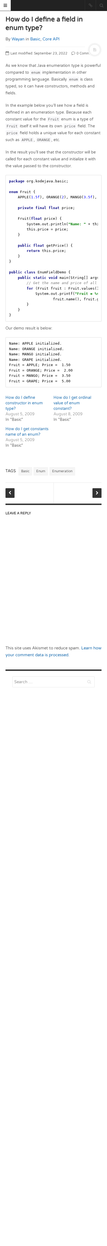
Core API (51, 39)
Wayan (18, 39)
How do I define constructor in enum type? (24, 403)
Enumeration (62, 471)
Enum (40, 471)
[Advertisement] (53, 832)
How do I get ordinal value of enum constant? (72, 403)
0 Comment (85, 53)
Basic (35, 39)
